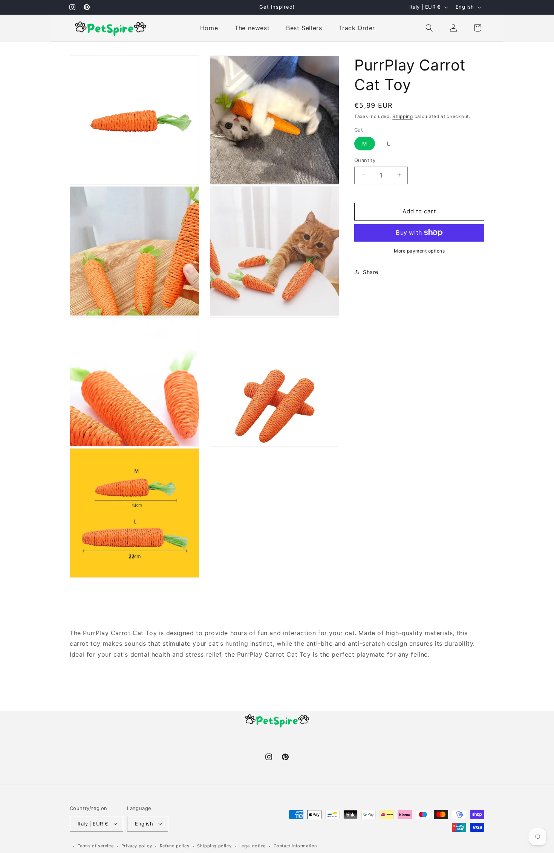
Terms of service (96, 845)
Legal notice (252, 845)
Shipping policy (214, 845)
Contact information (295, 845)
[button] (429, 28)
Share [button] (370, 271)
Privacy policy (136, 845)
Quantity (364, 160)
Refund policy (175, 845)
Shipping (402, 116)
